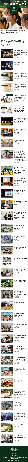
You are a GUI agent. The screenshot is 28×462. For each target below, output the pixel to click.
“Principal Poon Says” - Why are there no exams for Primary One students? (20, 109)
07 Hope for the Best (20, 369)
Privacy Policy (14, 455)
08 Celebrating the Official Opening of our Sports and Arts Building (19, 360)
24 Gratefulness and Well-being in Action (20, 191)
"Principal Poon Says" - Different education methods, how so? (20, 86)
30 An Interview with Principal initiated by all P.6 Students (20, 120)
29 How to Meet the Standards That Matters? (20, 130)
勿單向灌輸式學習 (19, 62)
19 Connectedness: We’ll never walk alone (19, 238)
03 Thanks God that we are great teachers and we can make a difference (20, 416)
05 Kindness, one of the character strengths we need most (19, 393)
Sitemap (14, 453)
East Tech (17, 460)
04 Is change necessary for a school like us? (18, 404)
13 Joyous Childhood (20, 302)
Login (24, 1)
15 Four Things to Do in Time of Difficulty (20, 281)
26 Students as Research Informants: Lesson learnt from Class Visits (20, 170)
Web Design (11, 460)
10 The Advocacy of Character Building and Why (20, 337)
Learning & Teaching (11, 30)
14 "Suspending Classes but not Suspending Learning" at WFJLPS (20, 293)
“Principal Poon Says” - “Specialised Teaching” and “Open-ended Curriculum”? (20, 98)
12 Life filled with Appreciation (19, 314)
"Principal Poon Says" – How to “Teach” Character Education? (20, 75)
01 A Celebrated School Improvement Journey (20, 437)
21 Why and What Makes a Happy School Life (19, 226)
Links (18, 1)
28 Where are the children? (19, 141)
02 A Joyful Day (18, 425)
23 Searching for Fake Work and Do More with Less (20, 203)
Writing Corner (10, 32)
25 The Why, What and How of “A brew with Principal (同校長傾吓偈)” (20, 181)
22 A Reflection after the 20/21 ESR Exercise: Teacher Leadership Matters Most (20, 215)
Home (3, 30)
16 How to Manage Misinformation (19, 270)
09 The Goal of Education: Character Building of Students (20, 348)
